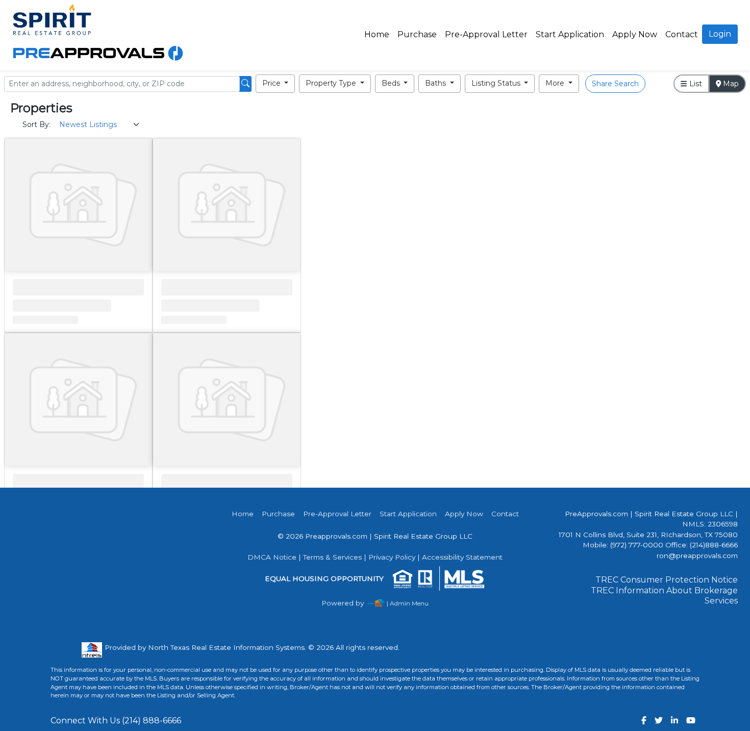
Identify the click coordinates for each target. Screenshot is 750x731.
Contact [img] (681, 34)
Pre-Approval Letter (486, 34)
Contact (505, 514)
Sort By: (36, 124)
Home (376, 34)
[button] (275, 83)
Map (730, 83)
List (694, 83)
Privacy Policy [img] (391, 557)
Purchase (417, 34)
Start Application (570, 34)
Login (720, 34)
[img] (348, 603)
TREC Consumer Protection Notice (666, 580)
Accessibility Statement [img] (462, 557)
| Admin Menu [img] (408, 603)
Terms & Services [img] (332, 557)
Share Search (615, 83)
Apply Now (634, 34)
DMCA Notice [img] (271, 557)
